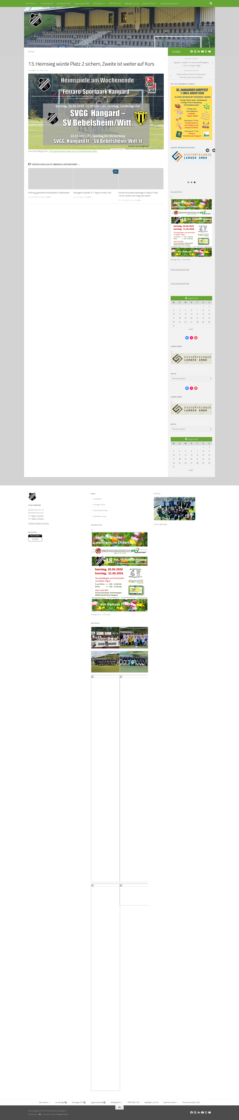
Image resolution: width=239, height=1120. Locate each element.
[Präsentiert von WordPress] (40, 1114)
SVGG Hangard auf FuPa (180, 269)
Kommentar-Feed (100, 510)
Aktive (31, 51)
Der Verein (30, 3)
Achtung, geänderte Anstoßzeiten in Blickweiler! (49, 192)
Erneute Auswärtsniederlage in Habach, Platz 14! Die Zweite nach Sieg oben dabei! (138, 194)
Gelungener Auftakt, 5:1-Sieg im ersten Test (92, 192)
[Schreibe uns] (209, 51)
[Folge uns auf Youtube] (202, 51)
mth (33, 70)
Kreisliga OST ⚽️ (63, 3)
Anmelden (97, 498)
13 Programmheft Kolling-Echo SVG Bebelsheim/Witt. (73, 151)
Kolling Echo (98, 3)
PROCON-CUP (115, 3)
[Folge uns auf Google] (195, 51)
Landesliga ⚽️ (47, 3)
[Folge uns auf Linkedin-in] (199, 51)
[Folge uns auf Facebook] (191, 51)
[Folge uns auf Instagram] (206, 51)
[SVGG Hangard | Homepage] (35, 20)
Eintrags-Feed (99, 504)
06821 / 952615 (37, 515)
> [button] (207, 150)
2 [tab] (191, 182)
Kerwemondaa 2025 (169, 3)
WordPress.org (99, 516)
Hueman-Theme (62, 1114)
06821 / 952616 (38, 518)
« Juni (190, 329)
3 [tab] (194, 182)
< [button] (214, 150)
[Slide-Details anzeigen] (191, 164)
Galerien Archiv (148, 3)
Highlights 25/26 (132, 3)
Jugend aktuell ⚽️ (81, 3)
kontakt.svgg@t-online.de (38, 523)
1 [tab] (188, 182)
